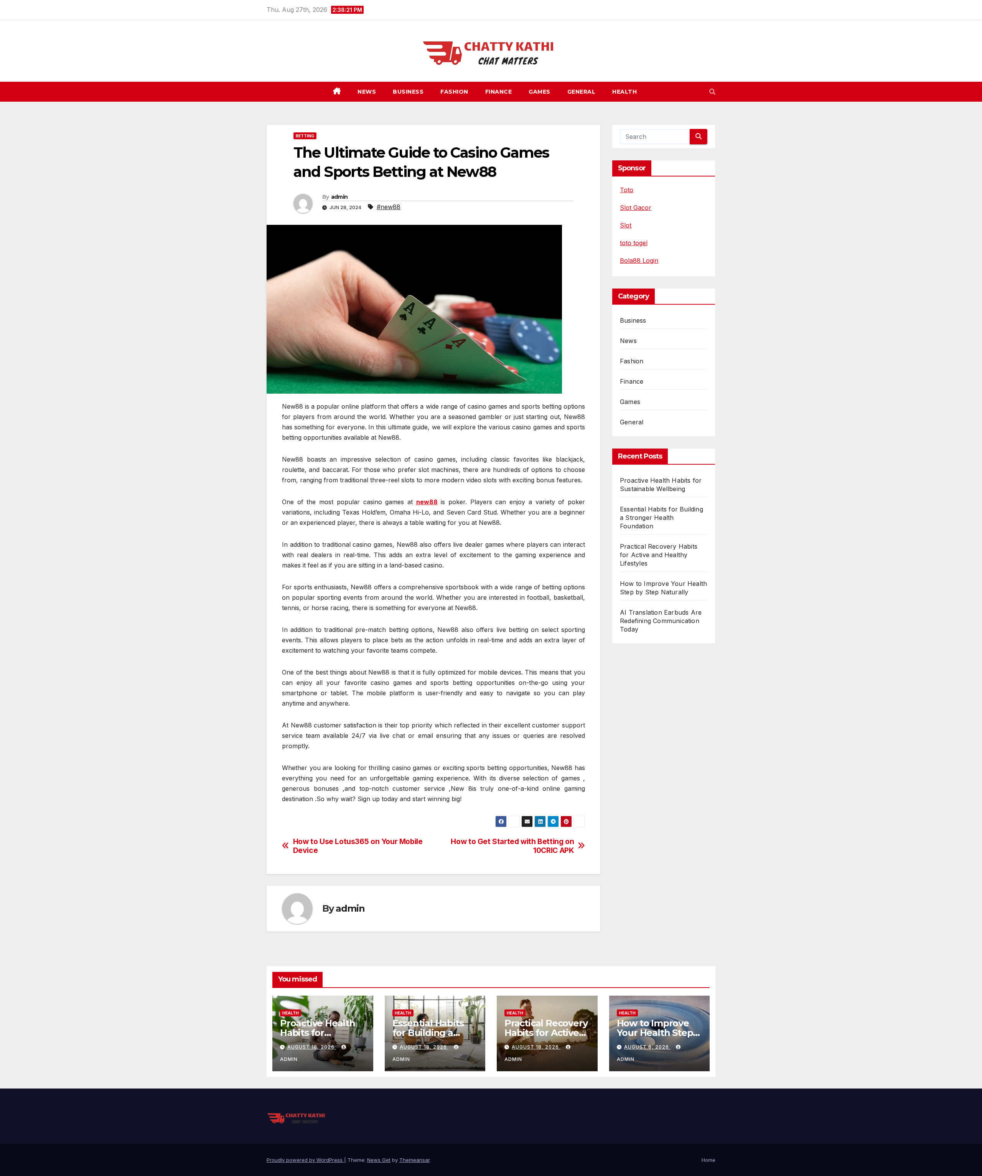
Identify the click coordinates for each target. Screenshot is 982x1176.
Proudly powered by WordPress (305, 1160)
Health (624, 91)
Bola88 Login (639, 260)
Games (539, 91)
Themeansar (414, 1160)
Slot (625, 225)
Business (408, 91)
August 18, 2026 (311, 1047)
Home (708, 1160)
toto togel (634, 243)
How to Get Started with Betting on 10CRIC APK (512, 846)
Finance (498, 91)
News (367, 91)
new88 (427, 502)
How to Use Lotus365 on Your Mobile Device (358, 846)
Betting (305, 136)
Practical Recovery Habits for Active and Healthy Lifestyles (658, 555)
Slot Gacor (635, 207)
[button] (712, 92)
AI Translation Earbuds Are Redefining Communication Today (661, 621)
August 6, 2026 (647, 1047)
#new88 (388, 207)
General (581, 91)
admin (339, 196)
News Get (378, 1160)
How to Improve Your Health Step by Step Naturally (655, 1033)
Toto (626, 190)
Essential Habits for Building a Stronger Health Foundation (661, 517)
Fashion (454, 91)
